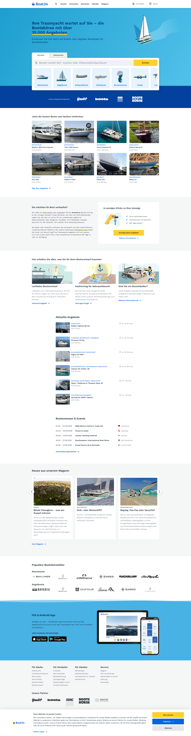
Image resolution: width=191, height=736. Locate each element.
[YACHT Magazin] (37, 700)
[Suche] (56, 4)
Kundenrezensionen (60, 685)
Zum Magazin (37, 544)
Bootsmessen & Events (109, 676)
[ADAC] (70, 702)
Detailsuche (36, 671)
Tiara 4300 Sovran (71, 147)
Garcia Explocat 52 (104, 147)
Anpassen (167, 721)
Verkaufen (73, 4)
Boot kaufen (47, 212)
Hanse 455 (101, 179)
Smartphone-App (81, 230)
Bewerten (85, 4)
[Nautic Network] (101, 700)
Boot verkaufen (59, 673)
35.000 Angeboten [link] (49, 32)
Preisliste (56, 671)
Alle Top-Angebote (40, 188)
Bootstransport (37, 685)
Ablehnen (168, 728)
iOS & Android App (107, 673)
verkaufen (61, 212)
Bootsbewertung (59, 676)
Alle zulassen (168, 715)
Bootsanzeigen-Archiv (61, 682)
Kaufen (63, 4)
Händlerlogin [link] (79, 671)
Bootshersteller (37, 682)
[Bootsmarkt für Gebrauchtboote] (40, 4)
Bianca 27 (133, 179)
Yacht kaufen (37, 679)
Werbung (103, 679)
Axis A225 (35, 179)
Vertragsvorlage (59, 679)
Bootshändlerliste (81, 673)
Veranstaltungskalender (66, 451)
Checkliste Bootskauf (40, 673)
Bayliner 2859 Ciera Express (42, 147)
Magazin (105, 4)
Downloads (104, 682)
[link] (43, 78)
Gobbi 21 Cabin (70, 179)
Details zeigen (38, 732)
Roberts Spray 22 (135, 147)
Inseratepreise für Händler (85, 676)
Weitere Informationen (127, 238)
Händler (95, 4)
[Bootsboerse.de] (84, 701)
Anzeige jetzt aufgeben (129, 233)
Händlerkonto (80, 679)
